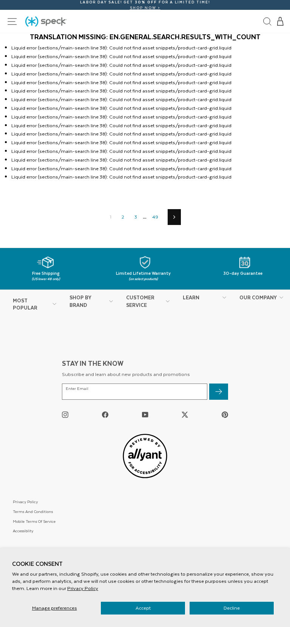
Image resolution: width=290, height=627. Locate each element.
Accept (143, 608)
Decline (232, 608)
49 (155, 216)
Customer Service (140, 301)
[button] (281, 21)
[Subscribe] (218, 392)
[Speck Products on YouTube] (145, 414)
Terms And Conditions (33, 511)
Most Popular (25, 304)
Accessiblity (23, 530)
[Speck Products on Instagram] (65, 414)
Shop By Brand (80, 301)
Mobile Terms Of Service (34, 521)
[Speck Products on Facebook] (105, 414)
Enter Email (77, 388)
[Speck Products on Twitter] (185, 414)
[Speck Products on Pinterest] (225, 414)
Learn (191, 297)
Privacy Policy (82, 588)
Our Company (258, 297)
